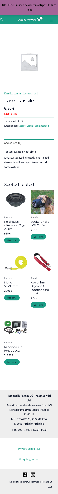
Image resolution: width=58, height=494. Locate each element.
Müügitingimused (29, 459)
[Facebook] (25, 475)
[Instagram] (33, 475)
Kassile (8, 93)
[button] (1, 20)
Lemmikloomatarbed (26, 93)
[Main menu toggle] (51, 20)
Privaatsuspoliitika (29, 449)
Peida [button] (29, 9)
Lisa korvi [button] (11, 240)
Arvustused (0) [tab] (12, 143)
